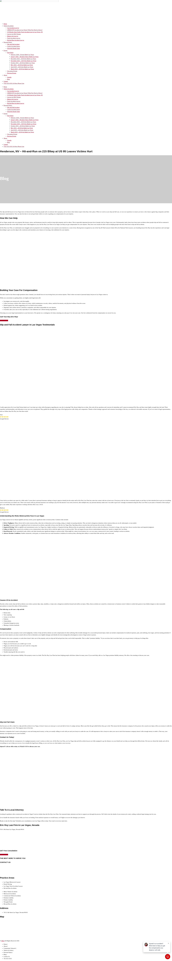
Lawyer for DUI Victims (14, 34)
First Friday (10, 52)
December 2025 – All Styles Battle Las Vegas (23, 58)
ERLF (3, 941)
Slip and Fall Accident (13, 44)
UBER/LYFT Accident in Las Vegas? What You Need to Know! (24, 30)
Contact (6, 81)
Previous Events (11, 73)
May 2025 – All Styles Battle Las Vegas (22, 65)
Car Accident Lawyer (13, 28)
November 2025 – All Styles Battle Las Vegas (23, 60)
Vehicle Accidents (9, 26)
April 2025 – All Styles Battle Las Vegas (22, 67)
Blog (8, 79)
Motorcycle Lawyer (12, 36)
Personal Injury (8, 42)
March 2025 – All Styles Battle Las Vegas (22, 69)
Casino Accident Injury (13, 46)
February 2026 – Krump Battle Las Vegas (22, 54)
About (5, 75)
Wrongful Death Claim (13, 48)
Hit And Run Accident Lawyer (15, 40)
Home (5, 23)
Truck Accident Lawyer (13, 38)
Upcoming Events (12, 71)
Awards (9, 77)
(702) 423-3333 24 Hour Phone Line (14, 83)
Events (5, 50)
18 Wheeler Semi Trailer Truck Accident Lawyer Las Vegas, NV (25, 32)
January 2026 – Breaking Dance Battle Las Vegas (24, 56)
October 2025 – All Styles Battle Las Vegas (23, 63)
